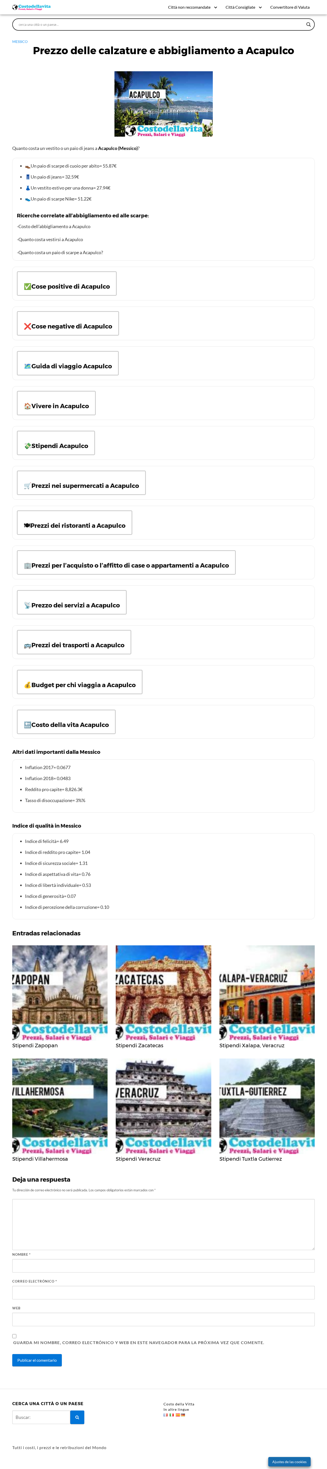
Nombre (21, 1254)
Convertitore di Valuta (290, 7)
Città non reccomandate (189, 7)
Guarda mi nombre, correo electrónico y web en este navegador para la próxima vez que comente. (138, 1342)
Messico (20, 41)
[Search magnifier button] (308, 24)
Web (16, 1308)
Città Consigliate (240, 7)
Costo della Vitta (179, 1404)
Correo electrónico (34, 1281)
